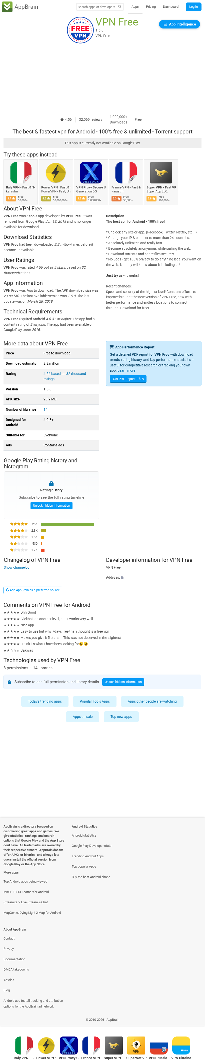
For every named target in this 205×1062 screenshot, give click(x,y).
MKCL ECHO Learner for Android (26, 892)
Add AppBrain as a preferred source (34, 590)
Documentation (14, 959)
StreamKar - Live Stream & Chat (26, 902)
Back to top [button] (194, 1021)
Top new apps (121, 717)
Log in (193, 6)
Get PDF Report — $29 (128, 379)
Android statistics (84, 835)
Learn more (126, 370)
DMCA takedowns (16, 969)
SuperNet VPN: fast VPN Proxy (136, 1058)
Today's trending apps (45, 701)
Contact (9, 938)
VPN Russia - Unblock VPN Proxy (159, 1058)
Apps (135, 6)
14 (46, 409)
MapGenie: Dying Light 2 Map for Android (32, 913)
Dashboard (170, 6)
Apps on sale (83, 717)
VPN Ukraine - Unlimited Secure (181, 1058)
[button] (154, 577)
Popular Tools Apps (95, 701)
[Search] (119, 6)
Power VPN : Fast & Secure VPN (55, 187)
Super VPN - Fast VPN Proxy (161, 187)
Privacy (9, 949)
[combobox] (96, 6)
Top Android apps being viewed (25, 881)
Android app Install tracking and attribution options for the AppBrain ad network (33, 1003)
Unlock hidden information (51, 505)
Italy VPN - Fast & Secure (20, 187)
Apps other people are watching (152, 701)
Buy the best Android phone (91, 877)
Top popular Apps (84, 866)
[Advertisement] (102, 79)
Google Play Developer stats (92, 846)
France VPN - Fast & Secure (126, 187)
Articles (9, 980)
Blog (7, 990)
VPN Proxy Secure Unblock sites (91, 187)
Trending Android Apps (88, 856)
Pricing (151, 6)
